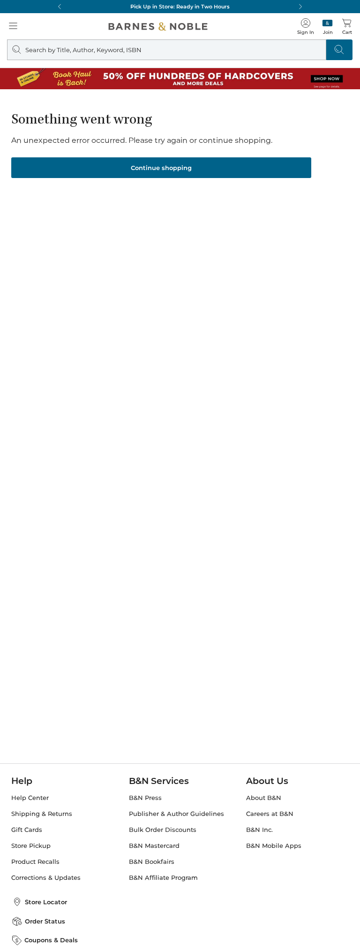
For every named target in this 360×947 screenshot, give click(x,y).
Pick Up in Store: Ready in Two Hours (180, 6)
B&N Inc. (259, 829)
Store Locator (46, 902)
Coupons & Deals (51, 940)
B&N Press (145, 797)
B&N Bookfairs (151, 861)
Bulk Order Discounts (162, 829)
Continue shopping (161, 167)
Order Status (45, 921)
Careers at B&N (269, 813)
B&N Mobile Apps (273, 845)
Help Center (30, 797)
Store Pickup (31, 845)
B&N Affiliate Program (163, 877)
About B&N (263, 797)
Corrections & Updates (46, 877)
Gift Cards (26, 829)
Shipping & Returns (41, 813)
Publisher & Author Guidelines (176, 813)
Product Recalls (35, 861)
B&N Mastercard (154, 845)
